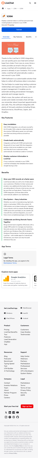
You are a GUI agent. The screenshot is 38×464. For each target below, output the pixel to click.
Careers (7, 398)
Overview (6, 37)
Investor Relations (10, 385)
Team (6, 388)
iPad (7, 318)
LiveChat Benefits (10, 332)
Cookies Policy (18, 446)
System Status (26, 373)
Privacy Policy (26, 390)
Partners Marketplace (25, 362)
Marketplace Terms (10, 263)
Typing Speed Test (9, 365)
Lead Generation (10, 339)
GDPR (23, 395)
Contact (7, 383)
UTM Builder (8, 368)
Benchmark (8, 361)
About (6, 390)
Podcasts (7, 359)
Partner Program (10, 393)
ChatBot (7, 342)
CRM (15, 8)
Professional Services (25, 367)
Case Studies (25, 332)
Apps (8, 8)
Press (6, 395)
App (5, 344)
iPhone (12, 318)
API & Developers (27, 371)
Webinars (24, 359)
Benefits (28, 37)
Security (24, 393)
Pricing (6, 330)
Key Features (17, 37)
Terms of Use (25, 388)
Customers (25, 330)
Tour (5, 334)
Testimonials (25, 334)
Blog (5, 356)
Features (7, 337)
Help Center (25, 356)
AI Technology (9, 371)
